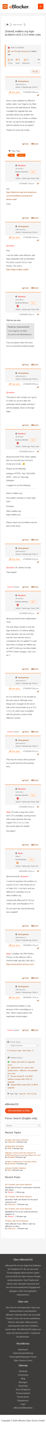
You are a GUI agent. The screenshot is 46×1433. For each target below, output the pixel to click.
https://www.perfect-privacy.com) (20, 964)
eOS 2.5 (21, 155)
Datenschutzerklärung (23, 1353)
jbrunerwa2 (12, 1164)
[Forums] (7, 24)
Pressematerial (23, 1393)
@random (10, 246)
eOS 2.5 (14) (31, 1094)
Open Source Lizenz (23, 1360)
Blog (23, 1379)
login (11, 155)
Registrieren (23, 1401)
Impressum (23, 1349)
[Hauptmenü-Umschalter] (40, 6)
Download (23, 1386)
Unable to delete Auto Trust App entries (21, 1162)
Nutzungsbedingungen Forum (23, 1357)
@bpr (8, 812)
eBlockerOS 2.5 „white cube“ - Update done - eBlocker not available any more (23, 1070)
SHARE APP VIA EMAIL (14, 1146)
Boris (20, 853)
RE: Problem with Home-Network (18, 1185)
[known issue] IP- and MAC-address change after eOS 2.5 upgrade (20, 1079)
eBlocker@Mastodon (23, 1408)
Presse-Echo (23, 1397)
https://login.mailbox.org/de (17, 269)
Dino (9, 1170)
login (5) (22, 1094)
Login (23, 1404)
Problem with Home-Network (16, 1140)
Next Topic (27, 1051)
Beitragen (23, 1382)
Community (23, 1375)
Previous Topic (15, 1051)
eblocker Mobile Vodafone (15, 1168)
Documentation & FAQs (19, 1111)
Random (21, 165)
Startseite (23, 1371)
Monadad (11, 1157)
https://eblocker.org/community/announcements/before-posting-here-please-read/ (21, 195)
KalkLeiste (11, 1142)
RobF (10, 1148)
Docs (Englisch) (23, 1389)
